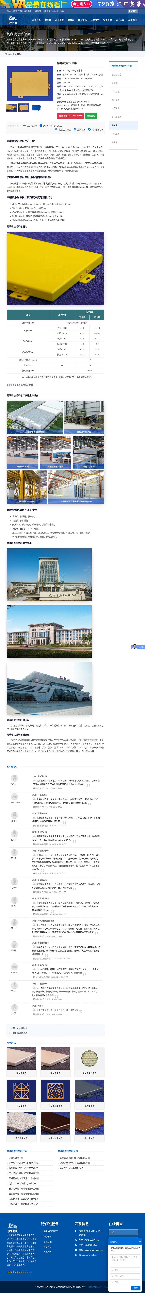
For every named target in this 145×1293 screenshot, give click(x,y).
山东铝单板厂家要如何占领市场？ (24, 1204)
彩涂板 (115, 83)
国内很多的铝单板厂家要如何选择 (24, 1173)
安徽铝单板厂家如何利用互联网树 (24, 1194)
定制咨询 (91, 116)
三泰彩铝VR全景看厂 (72, 4)
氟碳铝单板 (22, 1033)
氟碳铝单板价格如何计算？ (72, 1168)
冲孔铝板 (59, 20)
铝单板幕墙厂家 (16, 1158)
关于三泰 (120, 20)
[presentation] (11, 84)
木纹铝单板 (22, 1028)
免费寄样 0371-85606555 (70, 116)
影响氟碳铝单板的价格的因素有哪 (75, 1158)
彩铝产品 (36, 20)
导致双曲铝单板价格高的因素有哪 (75, 1163)
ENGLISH (133, 11)
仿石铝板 (116, 108)
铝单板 (48, 20)
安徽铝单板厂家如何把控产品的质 (24, 1189)
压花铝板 (116, 91)
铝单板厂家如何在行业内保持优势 (24, 1163)
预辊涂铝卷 (116, 74)
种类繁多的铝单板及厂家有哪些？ (24, 1168)
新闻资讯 (82, 20)
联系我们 (132, 20)
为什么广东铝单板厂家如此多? (22, 1183)
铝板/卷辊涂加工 (51, 1231)
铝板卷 (71, 20)
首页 (10, 54)
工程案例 (48, 1242)
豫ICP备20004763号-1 (99, 1286)
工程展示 (95, 20)
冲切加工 (48, 1236)
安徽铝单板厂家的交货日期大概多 (24, 1199)
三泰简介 (48, 1252)
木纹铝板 (116, 100)
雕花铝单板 (116, 117)
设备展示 (107, 20)
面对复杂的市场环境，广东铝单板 (24, 1178)
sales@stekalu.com (59, 11)
